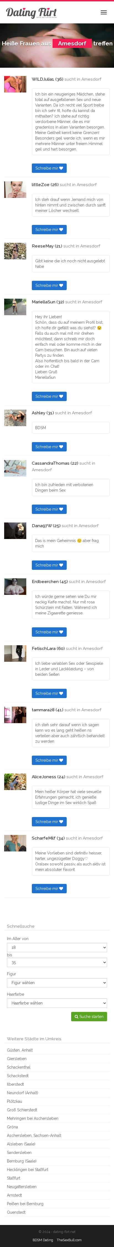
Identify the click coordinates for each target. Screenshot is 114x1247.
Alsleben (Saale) (21, 1144)
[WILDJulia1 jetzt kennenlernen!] (15, 84)
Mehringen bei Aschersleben (32, 1118)
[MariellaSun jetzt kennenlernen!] (15, 307)
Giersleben (17, 1059)
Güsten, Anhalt (20, 1050)
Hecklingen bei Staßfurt (27, 1169)
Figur (11, 974)
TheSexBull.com (69, 1240)
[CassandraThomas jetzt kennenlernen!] (15, 468)
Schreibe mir (47, 168)
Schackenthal (18, 1067)
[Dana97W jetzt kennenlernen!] (15, 530)
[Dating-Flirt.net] (32, 12)
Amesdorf (91, 79)
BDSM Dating (43, 1240)
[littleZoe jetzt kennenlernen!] (15, 189)
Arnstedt (14, 1195)
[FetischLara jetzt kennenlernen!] (15, 653)
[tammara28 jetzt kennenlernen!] (15, 715)
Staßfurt (13, 1178)
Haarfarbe (15, 994)
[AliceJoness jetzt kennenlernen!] (15, 782)
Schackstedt (17, 1076)
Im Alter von (17, 938)
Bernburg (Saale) (22, 1161)
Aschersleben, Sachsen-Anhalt (34, 1135)
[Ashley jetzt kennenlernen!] (15, 418)
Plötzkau (14, 1101)
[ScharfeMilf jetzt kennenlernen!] (15, 843)
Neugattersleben (22, 1187)
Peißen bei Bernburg (25, 1204)
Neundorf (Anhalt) (22, 1093)
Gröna (12, 1127)
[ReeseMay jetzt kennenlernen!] (15, 251)
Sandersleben (19, 1152)
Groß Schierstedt (22, 1110)
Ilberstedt (15, 1084)
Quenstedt (16, 1212)
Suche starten (90, 1016)
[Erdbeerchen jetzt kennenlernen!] (15, 586)
